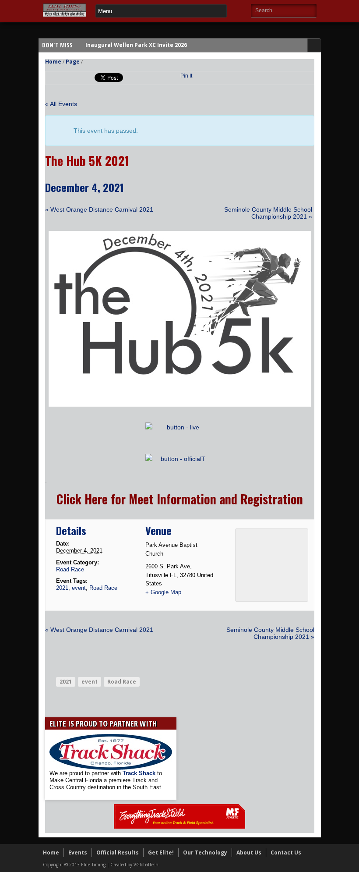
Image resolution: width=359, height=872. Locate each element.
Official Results (117, 852)
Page (73, 61)
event (79, 588)
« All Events (61, 103)
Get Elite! (161, 852)
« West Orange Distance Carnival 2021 (99, 209)
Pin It (186, 76)
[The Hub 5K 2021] (180, 404)
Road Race (70, 569)
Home (53, 61)
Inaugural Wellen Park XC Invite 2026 (136, 45)
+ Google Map (163, 592)
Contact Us (286, 852)
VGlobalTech (146, 864)
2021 (62, 588)
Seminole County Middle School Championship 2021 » (268, 213)
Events (77, 852)
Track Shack (140, 773)
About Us (248, 852)
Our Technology (205, 852)
